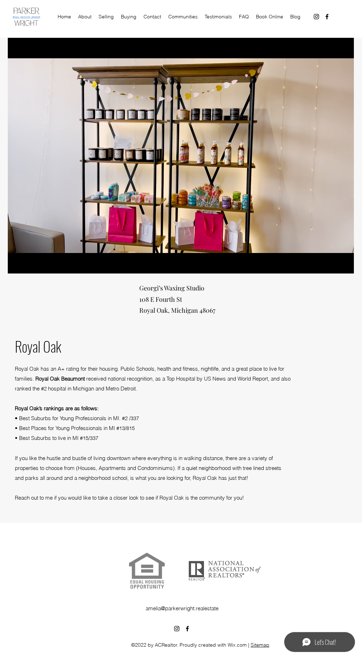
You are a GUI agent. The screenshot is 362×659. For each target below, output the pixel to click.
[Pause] (17, 264)
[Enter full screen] (344, 264)
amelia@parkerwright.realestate (182, 608)
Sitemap (260, 645)
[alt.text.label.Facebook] (327, 16)
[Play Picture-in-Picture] (332, 264)
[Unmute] (29, 264)
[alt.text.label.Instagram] (316, 16)
